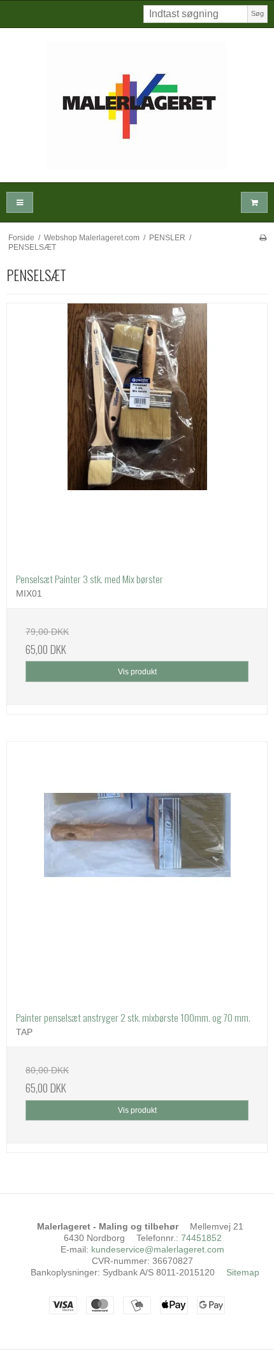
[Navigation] (19, 202)
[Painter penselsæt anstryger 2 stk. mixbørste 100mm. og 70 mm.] (137, 872)
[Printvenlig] (263, 237)
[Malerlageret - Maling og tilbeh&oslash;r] (137, 105)
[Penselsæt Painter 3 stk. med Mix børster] (137, 433)
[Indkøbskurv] (254, 202)
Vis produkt (137, 671)
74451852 (201, 1238)
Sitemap (242, 1272)
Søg (257, 13)
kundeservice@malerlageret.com (157, 1249)
